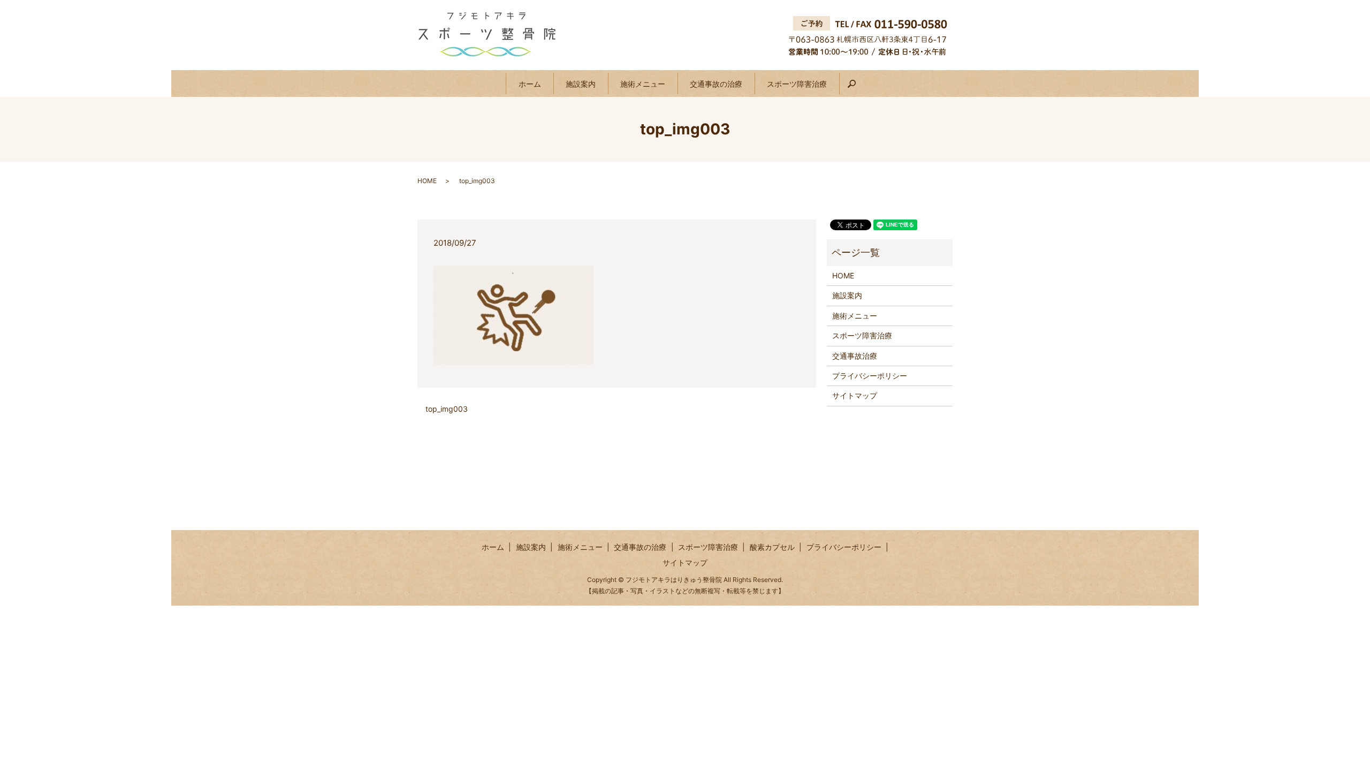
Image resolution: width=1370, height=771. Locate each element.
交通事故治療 (854, 355)
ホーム (530, 83)
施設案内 (581, 83)
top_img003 (446, 408)
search (857, 88)
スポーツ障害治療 (797, 83)
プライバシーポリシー (869, 375)
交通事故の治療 (716, 83)
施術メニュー (642, 83)
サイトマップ (854, 395)
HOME (427, 181)
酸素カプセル (772, 546)
